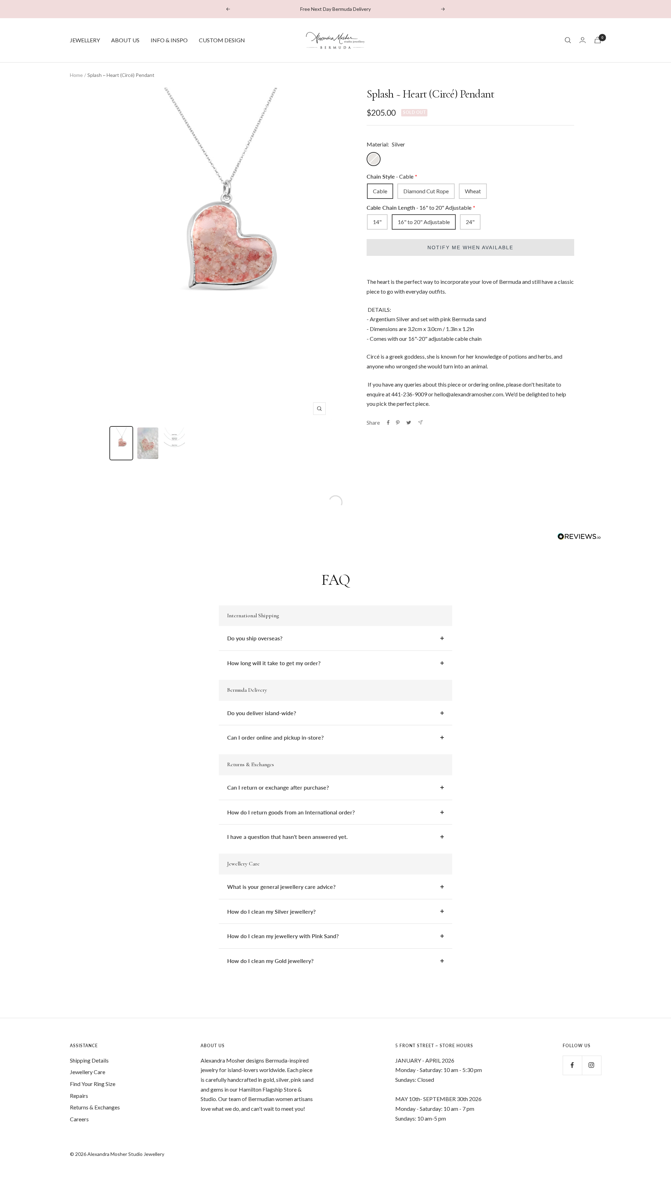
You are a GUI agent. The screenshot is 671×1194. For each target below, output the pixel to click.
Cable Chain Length (419, 207)
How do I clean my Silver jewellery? (271, 911)
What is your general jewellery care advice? (281, 886)
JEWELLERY (85, 40)
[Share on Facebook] (388, 422)
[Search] (568, 40)
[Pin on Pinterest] (397, 422)
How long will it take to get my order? (273, 663)
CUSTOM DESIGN (222, 40)
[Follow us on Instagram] (591, 1065)
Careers (79, 1119)
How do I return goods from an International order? (291, 812)
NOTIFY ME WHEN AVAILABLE (470, 247)
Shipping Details (89, 1060)
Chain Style (390, 176)
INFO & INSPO (169, 40)
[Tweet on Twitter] (409, 422)
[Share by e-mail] (420, 422)
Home (76, 75)
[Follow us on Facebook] (572, 1065)
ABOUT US (125, 40)
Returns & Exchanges (95, 1107)
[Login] (582, 40)
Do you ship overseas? (254, 638)
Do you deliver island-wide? (261, 713)
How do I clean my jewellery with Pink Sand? (283, 936)
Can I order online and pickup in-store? (275, 737)
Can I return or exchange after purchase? (278, 787)
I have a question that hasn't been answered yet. (287, 836)
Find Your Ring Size (92, 1083)
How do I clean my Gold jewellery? (270, 960)
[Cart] (597, 40)
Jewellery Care (87, 1072)
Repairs (79, 1095)
